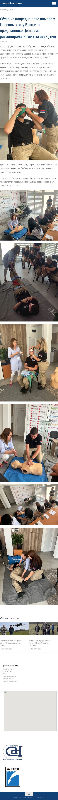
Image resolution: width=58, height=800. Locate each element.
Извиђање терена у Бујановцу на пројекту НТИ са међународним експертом (39, 643)
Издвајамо (9, 10)
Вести (2, 10)
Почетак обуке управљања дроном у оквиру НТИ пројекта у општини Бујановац (11, 643)
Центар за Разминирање (12, 3)
